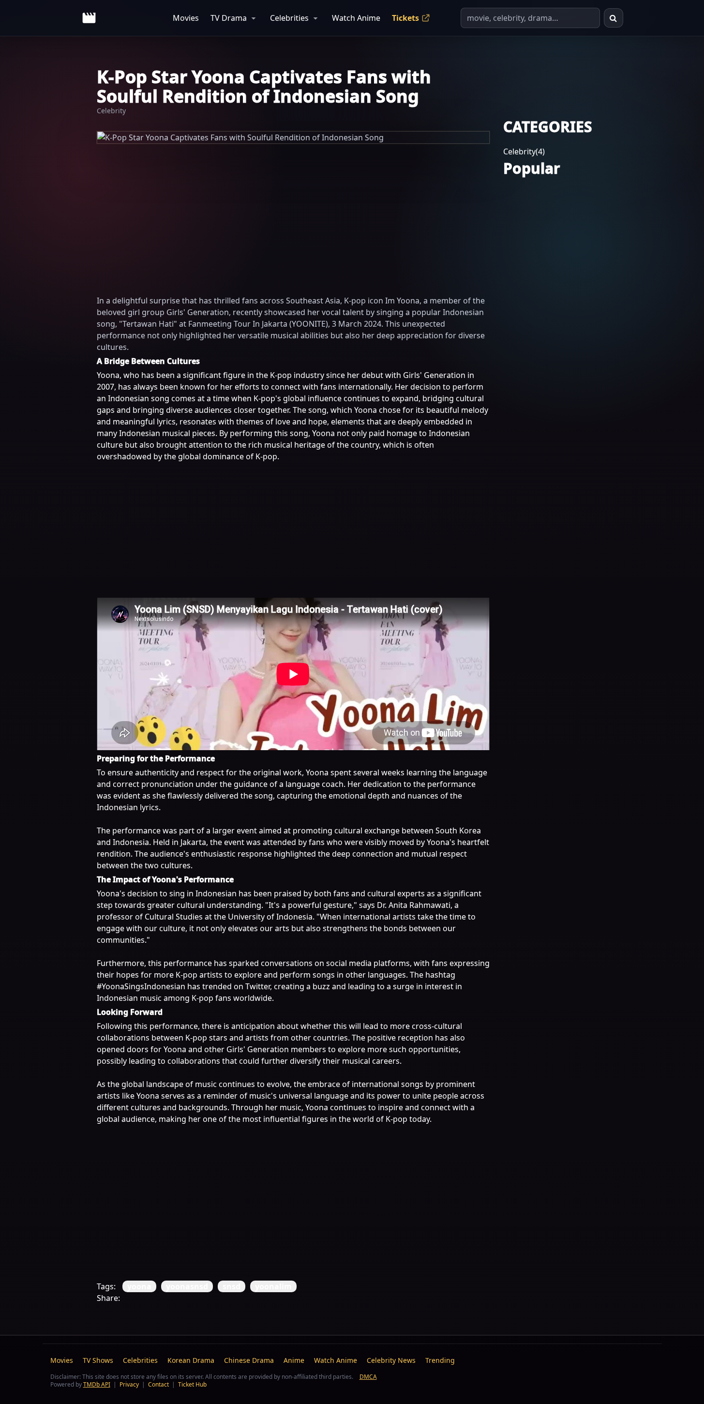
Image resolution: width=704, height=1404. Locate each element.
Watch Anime (356, 18)
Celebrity (111, 110)
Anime (294, 1360)
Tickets (405, 18)
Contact (158, 1384)
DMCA (368, 1377)
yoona (139, 1286)
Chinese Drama (249, 1360)
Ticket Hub (192, 1384)
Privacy (129, 1384)
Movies (186, 18)
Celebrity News (391, 1360)
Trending (440, 1360)
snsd (231, 1286)
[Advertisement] (293, 211)
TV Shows (98, 1360)
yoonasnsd (187, 1286)
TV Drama (228, 18)
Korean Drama (190, 1360)
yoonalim (273, 1286)
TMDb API (96, 1384)
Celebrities (289, 18)
